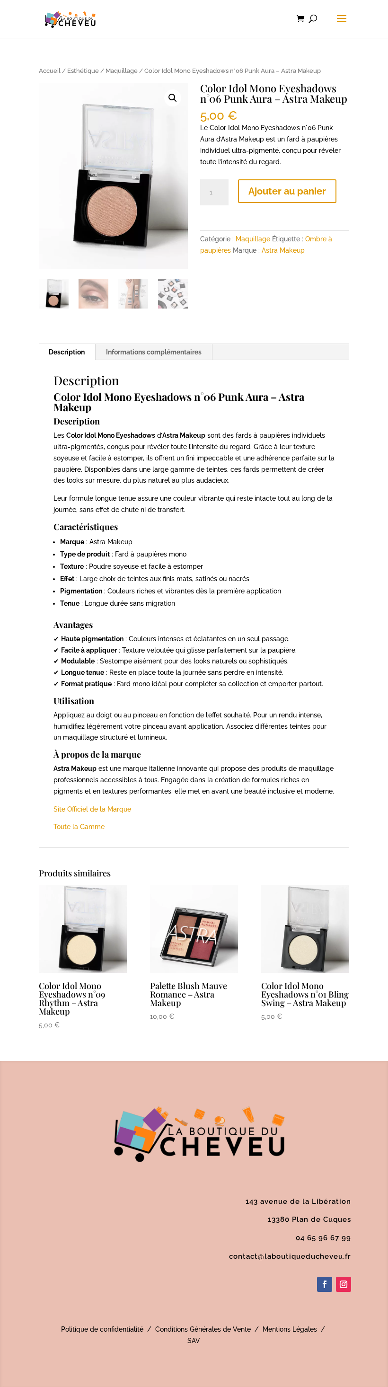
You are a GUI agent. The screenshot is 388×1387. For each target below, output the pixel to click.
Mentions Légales (290, 1329)
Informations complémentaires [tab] (154, 352)
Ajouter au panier (287, 191)
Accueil (50, 70)
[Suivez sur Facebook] (324, 1284)
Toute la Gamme (79, 826)
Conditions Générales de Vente (203, 1329)
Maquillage (122, 70)
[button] (172, 97)
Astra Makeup (283, 250)
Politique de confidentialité (102, 1329)
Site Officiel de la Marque (92, 809)
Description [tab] (67, 352)
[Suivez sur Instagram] (343, 1284)
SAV (193, 1340)
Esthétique (83, 70)
